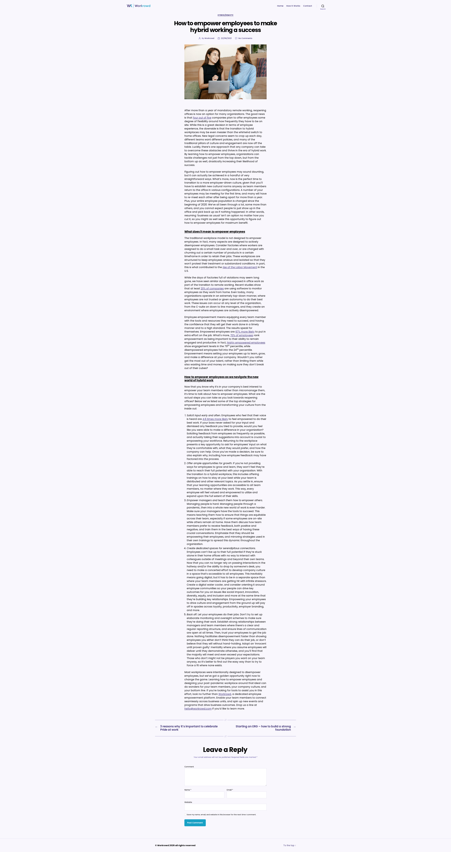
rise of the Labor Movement (240, 267)
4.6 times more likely (215, 419)
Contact (307, 6)
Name (187, 790)
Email (230, 790)
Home (280, 6)
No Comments (245, 38)
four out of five (202, 117)
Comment (189, 767)
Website (188, 802)
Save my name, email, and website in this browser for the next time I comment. (221, 815)
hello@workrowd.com (198, 708)
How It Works (293, 6)
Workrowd (209, 38)
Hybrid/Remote (225, 15)
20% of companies (212, 288)
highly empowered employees (246, 342)
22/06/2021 (226, 38)
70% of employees (241, 335)
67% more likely (245, 331)
